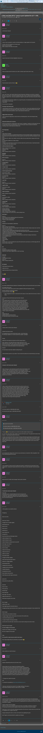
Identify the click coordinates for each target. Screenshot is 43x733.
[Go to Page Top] (41, 731)
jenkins (26, 8)
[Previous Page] (3, 21)
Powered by (21, 731)
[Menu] (41, 1)
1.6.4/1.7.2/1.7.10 (25, 9)
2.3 (8, 9)
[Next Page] (16, 21)
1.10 (35, 9)
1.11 (37, 9)
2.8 (15, 9)
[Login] (39, 1)
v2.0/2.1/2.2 (5, 9)
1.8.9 (30, 9)
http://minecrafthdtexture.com (19, 682)
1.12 (39, 9)
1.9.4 (32, 9)
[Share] (40, 19)
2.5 (10, 9)
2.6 (11, 9)
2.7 (13, 9)
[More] (40, 28)
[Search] (36, 1)
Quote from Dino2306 (9, 423)
